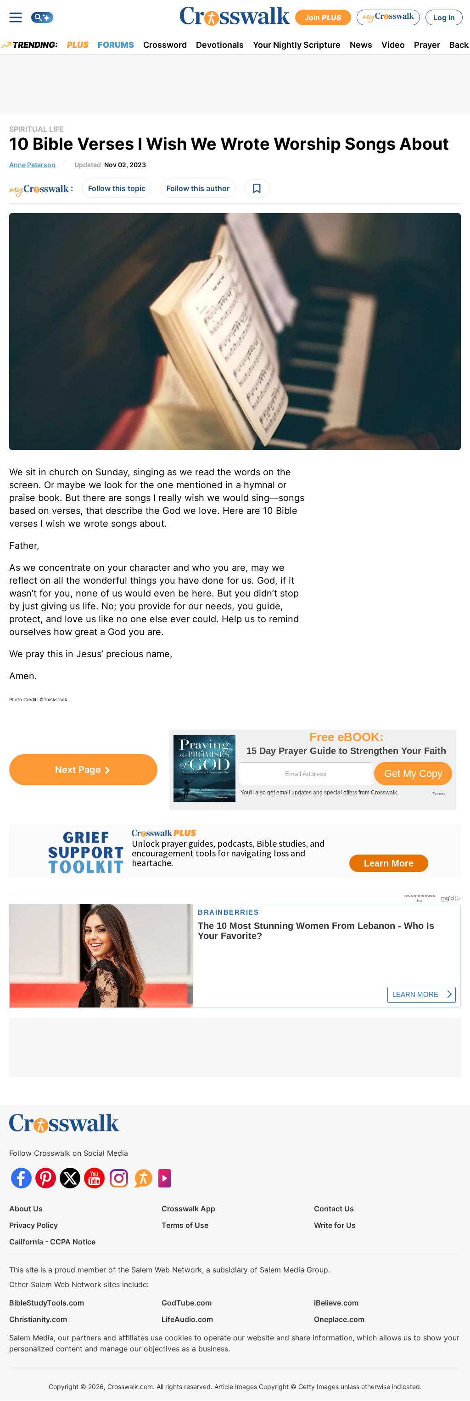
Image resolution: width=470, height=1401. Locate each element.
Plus (78, 45)
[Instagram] (118, 1178)
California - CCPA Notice (52, 1241)
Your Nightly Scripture (297, 45)
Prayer (427, 45)
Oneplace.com (339, 1319)
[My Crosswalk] (388, 17)
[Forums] (143, 1178)
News (361, 45)
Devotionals (220, 45)
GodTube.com (187, 1302)
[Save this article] (257, 188)
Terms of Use (185, 1225)
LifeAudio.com (187, 1319)
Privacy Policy (33, 1225)
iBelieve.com (336, 1302)
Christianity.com (38, 1319)
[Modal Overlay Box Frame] (312, 770)
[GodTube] (167, 1178)
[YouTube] (94, 1178)
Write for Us (335, 1225)
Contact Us (334, 1208)
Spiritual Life (36, 129)
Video (393, 45)
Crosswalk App (188, 1208)
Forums (116, 45)
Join (323, 17)
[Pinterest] (45, 1178)
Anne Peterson (32, 165)
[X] (70, 1178)
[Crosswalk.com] (235, 16)
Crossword (165, 45)
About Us (26, 1208)
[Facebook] (21, 1178)
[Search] (42, 17)
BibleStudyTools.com (46, 1302)
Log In (444, 17)
